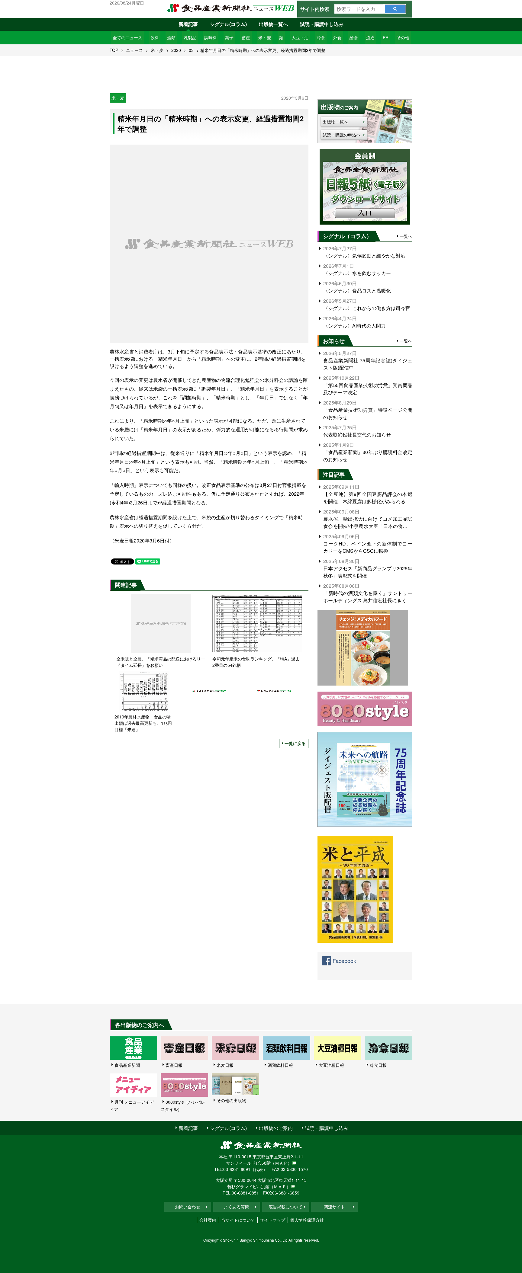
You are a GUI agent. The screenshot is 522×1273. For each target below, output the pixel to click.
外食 (337, 37)
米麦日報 (225, 1065)
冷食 (321, 37)
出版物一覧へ (273, 24)
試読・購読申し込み (321, 24)
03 (191, 50)
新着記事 (188, 24)
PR (385, 37)
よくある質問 (236, 1207)
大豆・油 (300, 37)
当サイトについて (238, 1220)
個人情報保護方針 (307, 1220)
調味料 (210, 37)
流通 (370, 37)
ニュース (134, 50)
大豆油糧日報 (331, 1065)
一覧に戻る (295, 743)
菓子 (229, 37)
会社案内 (207, 1220)
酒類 (171, 37)
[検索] (395, 9)
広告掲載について (285, 1207)
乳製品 (190, 37)
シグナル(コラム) (228, 24)
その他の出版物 (231, 1100)
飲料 (154, 37)
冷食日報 (378, 1065)
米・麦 (264, 37)
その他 (403, 37)
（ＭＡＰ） (281, 1163)
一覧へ (406, 236)
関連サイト (334, 1207)
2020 (176, 50)
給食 (354, 37)
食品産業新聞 (127, 1065)
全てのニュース (127, 37)
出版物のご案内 (276, 1127)
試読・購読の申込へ (342, 135)
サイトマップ (272, 1220)
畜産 (246, 37)
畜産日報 (174, 1065)
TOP (114, 50)
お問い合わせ (187, 1207)
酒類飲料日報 (280, 1065)
